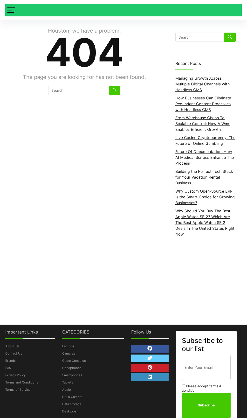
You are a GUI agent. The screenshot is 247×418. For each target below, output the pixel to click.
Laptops (68, 346)
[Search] (114, 90)
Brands (10, 360)
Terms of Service (18, 389)
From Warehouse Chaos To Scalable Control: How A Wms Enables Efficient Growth (202, 123)
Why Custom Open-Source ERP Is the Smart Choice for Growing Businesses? (205, 197)
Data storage (72, 404)
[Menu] (11, 10)
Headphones (72, 368)
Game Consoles (74, 360)
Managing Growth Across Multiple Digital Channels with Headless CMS (202, 84)
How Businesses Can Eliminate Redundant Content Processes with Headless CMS (203, 104)
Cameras (68, 353)
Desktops (69, 411)
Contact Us (13, 353)
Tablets (67, 382)
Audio (66, 389)
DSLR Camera (72, 397)
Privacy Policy (15, 375)
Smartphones (72, 375)
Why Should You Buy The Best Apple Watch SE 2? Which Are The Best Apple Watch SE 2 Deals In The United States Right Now (204, 223)
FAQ (8, 368)
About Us (12, 346)
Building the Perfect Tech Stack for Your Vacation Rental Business (204, 177)
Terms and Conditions (21, 382)
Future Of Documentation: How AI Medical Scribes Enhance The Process (204, 157)
